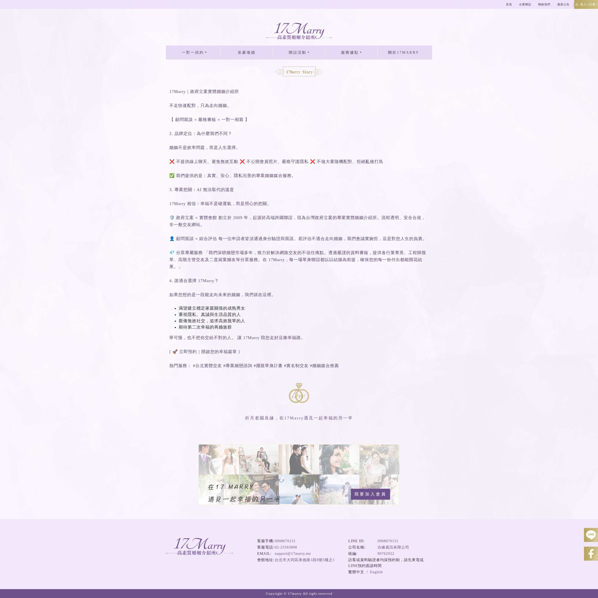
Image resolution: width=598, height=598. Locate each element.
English (376, 572)
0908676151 (285, 541)
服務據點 (350, 52)
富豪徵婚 (247, 52)
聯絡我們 (544, 4)
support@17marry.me (293, 554)
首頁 (509, 4)
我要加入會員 (370, 494)
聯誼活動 (297, 52)
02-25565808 (286, 547)
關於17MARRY (403, 52)
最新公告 (563, 4)
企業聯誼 (525, 4)
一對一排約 (193, 52)
